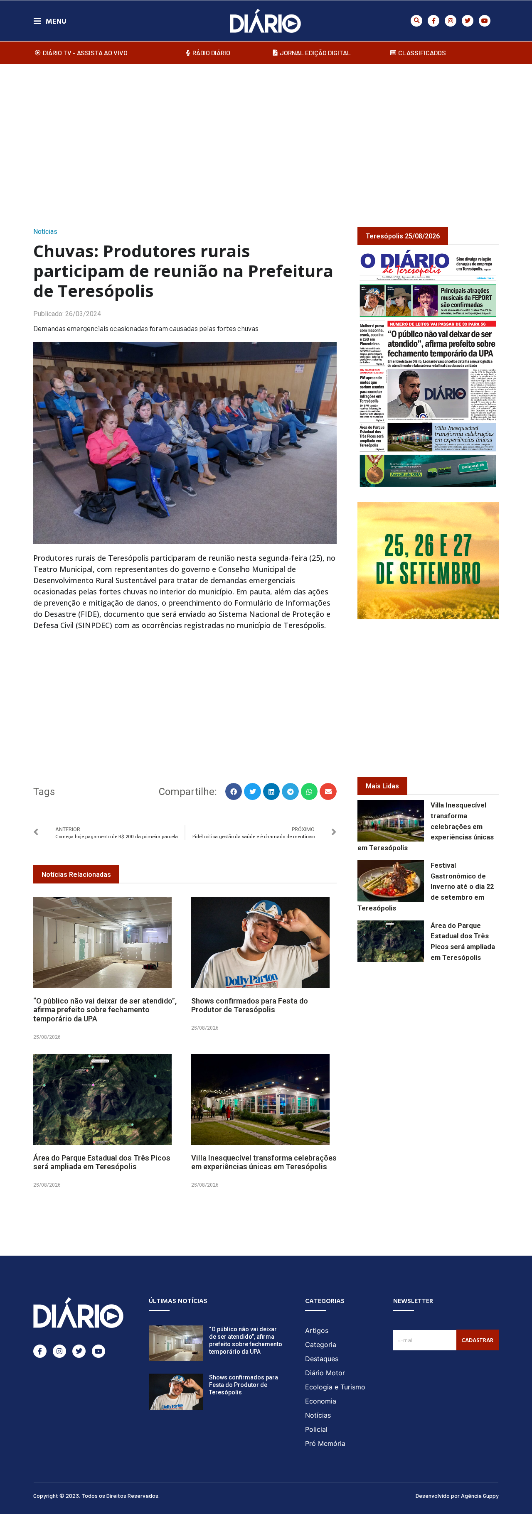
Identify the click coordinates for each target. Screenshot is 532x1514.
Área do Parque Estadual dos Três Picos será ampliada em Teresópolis (101, 1162)
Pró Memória (325, 1443)
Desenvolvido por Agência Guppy (457, 1495)
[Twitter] (467, 21)
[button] (416, 21)
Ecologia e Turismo (335, 1387)
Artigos (316, 1330)
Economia (320, 1401)
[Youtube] (484, 21)
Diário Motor (325, 1373)
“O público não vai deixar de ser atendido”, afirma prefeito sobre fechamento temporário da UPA (105, 1009)
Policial (316, 1429)
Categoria (320, 1344)
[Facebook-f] (433, 21)
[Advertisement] (266, 137)
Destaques (321, 1359)
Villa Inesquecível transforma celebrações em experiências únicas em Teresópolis (264, 1162)
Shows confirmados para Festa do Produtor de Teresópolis (249, 1005)
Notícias (45, 232)
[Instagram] (450, 21)
